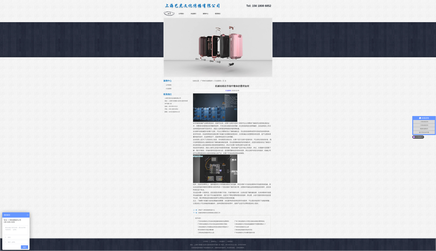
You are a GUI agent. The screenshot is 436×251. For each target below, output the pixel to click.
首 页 (169, 13)
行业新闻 (168, 88)
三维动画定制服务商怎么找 (206, 232)
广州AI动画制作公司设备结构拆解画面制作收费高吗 (213, 221)
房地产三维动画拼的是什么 (206, 210)
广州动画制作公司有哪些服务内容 (244, 232)
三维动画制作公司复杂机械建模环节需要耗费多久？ (250, 224)
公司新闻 (168, 85)
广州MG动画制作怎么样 (241, 227)
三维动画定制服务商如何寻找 (243, 230)
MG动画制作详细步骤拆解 (206, 230)
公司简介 (181, 13)
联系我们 (217, 13)
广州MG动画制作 (207, 81)
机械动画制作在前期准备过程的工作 (209, 213)
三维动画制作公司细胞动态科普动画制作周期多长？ (213, 227)
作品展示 (193, 13)
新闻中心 (205, 13)
